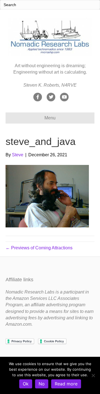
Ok (26, 384)
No (42, 384)
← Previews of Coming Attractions (39, 247)
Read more (66, 384)
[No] (93, 375)
